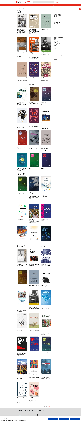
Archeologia (56, 9)
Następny (49, 406)
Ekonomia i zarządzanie (57, 14)
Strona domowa (19, 8)
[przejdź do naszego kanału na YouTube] (55, 5)
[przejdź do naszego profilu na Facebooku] (53, 5)
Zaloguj (57, 2)
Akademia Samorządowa (57, 23)
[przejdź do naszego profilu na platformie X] (59, 5)
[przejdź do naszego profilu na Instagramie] (57, 5)
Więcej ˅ (62, 18)
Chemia (55, 13)
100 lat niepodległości (57, 22)
